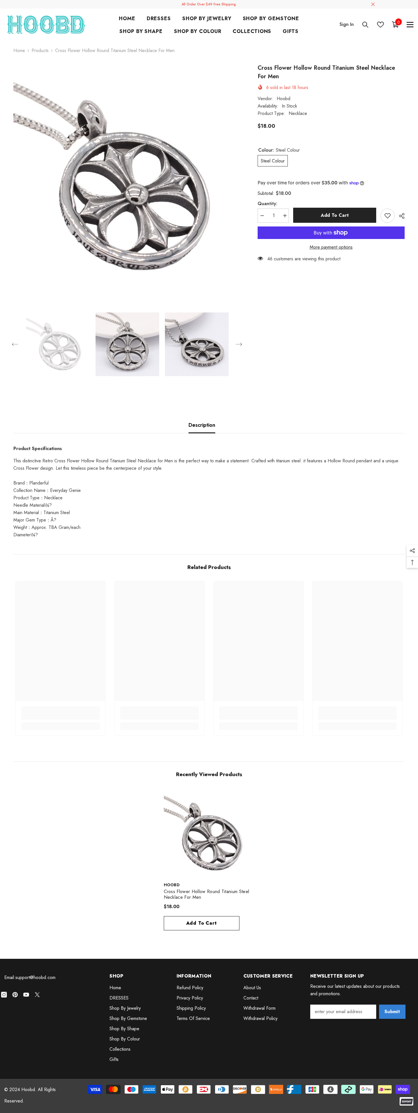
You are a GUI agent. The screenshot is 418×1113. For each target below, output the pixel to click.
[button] (15, 344)
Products (40, 50)
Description (202, 425)
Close (373, 4)
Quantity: (267, 203)
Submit (392, 1011)
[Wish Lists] (380, 24)
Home (19, 50)
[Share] (400, 216)
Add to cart (335, 215)
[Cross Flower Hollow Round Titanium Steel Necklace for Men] (209, 833)
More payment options (331, 247)
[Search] (365, 24)
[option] (127, 177)
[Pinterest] (15, 994)
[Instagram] (4, 994)
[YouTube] (26, 994)
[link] (60, 717)
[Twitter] (37, 994)
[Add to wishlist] (387, 216)
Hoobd (283, 98)
